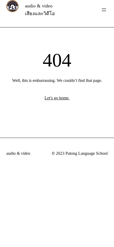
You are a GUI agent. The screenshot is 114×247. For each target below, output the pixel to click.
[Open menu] (104, 10)
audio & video (18, 153)
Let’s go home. (57, 98)
